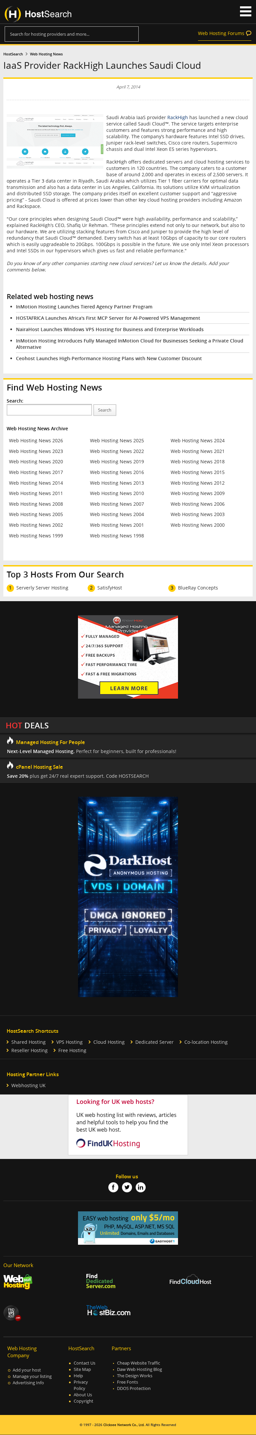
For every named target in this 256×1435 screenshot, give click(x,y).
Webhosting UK (28, 1085)
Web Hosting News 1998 (117, 535)
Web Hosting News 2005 (36, 514)
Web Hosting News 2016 (117, 472)
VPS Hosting (69, 1042)
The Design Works (134, 1376)
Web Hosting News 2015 (198, 472)
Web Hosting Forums (221, 33)
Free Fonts (127, 1382)
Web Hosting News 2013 (117, 483)
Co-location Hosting (206, 1042)
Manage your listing (32, 1376)
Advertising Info (28, 1383)
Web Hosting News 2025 (117, 440)
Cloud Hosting (109, 1042)
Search (104, 410)
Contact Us (84, 1363)
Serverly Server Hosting (42, 587)
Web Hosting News (46, 54)
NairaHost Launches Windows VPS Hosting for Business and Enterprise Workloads (110, 329)
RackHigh (177, 117)
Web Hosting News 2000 (198, 525)
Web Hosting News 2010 (117, 493)
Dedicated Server (154, 1042)
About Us (83, 1395)
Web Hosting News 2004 (117, 514)
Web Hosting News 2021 (198, 451)
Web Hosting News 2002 (36, 525)
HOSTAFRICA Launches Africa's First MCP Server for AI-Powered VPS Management (108, 318)
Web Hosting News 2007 (117, 504)
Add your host (27, 1370)
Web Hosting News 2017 (36, 472)
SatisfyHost (109, 587)
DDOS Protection (134, 1388)
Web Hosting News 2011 (36, 493)
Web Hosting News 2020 (36, 461)
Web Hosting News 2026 (36, 440)
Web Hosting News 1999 (36, 535)
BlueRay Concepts (198, 587)
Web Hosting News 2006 (198, 504)
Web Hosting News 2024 (198, 440)
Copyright (83, 1401)
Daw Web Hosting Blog (139, 1369)
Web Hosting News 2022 (117, 451)
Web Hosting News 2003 (198, 514)
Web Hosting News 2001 (117, 525)
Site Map (82, 1369)
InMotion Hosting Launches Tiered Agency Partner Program (84, 306)
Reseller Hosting (29, 1050)
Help (78, 1376)
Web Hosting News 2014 (36, 483)
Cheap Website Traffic (138, 1363)
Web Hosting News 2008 (36, 504)
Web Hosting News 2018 (198, 461)
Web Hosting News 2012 (198, 483)
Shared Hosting (28, 1042)
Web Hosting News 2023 (36, 451)
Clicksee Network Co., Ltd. (124, 1425)
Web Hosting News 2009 (198, 493)
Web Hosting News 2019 (117, 461)
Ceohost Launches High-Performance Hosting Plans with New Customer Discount (109, 358)
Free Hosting (72, 1050)
